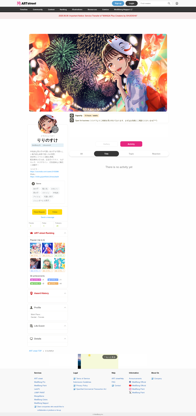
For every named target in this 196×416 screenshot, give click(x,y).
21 (57, 226)
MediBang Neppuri (124, 10)
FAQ (113, 382)
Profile (37, 307)
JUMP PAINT (39, 392)
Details (37, 338)
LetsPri (37, 389)
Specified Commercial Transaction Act (91, 389)
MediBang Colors (41, 399)
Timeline (23, 10)
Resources (92, 10)
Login (131, 3)
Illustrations (77, 10)
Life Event (39, 325)
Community (38, 10)
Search (169, 3)
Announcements (135, 378)
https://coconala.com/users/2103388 (44, 171)
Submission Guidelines (82, 382)
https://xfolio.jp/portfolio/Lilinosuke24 (44, 176)
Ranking (63, 10)
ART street (38, 378)
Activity (131, 144)
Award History (41, 293)
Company (158, 378)
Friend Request (39, 212)
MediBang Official (139, 382)
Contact (118, 385)
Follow (55, 212)
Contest (51, 10)
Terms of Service (83, 378)
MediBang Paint (40, 385)
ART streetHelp (118, 378)
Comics (105, 10)
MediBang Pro (39, 382)
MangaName (39, 396)
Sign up (118, 3)
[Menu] (177, 3)
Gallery (106, 144)
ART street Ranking (44, 233)
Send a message (47, 217)
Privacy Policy (82, 385)
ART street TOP (35, 350)
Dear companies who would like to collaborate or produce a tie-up (50, 408)
